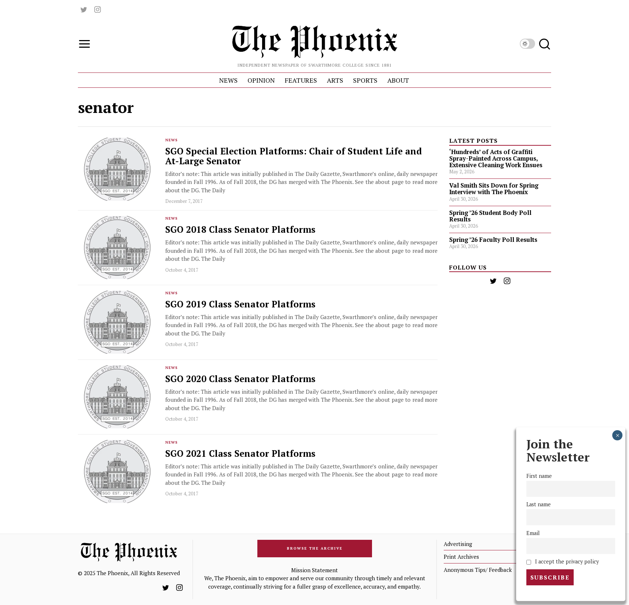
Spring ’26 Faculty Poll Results (493, 239)
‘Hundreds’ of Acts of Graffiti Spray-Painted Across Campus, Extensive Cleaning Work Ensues (495, 158)
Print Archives (461, 556)
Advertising (458, 543)
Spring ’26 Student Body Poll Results (490, 216)
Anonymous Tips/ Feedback (478, 569)
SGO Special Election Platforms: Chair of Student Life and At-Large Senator (293, 156)
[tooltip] (84, 9)
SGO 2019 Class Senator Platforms (240, 304)
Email (533, 533)
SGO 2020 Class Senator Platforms (240, 379)
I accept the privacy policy (566, 561)
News (171, 140)
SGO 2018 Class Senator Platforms (240, 230)
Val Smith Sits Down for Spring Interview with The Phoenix (493, 188)
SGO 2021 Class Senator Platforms (240, 454)
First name (539, 476)
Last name (538, 504)
